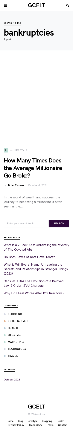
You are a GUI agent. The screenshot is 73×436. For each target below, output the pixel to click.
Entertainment (19, 321)
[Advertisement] (36, 99)
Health (13, 328)
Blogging (15, 314)
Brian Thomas (16, 185)
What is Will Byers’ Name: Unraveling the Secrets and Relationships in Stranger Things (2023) (36, 269)
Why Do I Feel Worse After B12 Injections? (34, 293)
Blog (20, 421)
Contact (62, 425)
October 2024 (12, 379)
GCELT (36, 5)
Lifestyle (15, 335)
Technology (17, 349)
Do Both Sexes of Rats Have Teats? (29, 257)
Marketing (16, 342)
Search (59, 223)
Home (10, 421)
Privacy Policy (16, 425)
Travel (13, 355)
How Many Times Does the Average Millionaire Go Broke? (33, 168)
